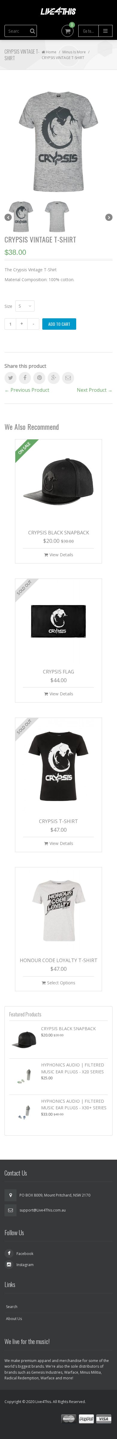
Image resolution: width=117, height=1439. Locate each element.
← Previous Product (26, 390)
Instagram (25, 1264)
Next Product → (94, 390)
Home (51, 52)
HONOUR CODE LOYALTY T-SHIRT (59, 960)
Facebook (24, 1253)
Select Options (61, 983)
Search (11, 1306)
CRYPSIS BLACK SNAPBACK (58, 532)
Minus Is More (74, 52)
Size (8, 306)
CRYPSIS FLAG (58, 671)
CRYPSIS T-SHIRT (58, 821)
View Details (61, 554)
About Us (14, 1318)
